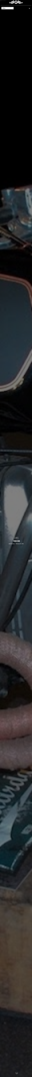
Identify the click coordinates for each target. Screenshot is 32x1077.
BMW (16, 537)
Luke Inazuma (12, 543)
